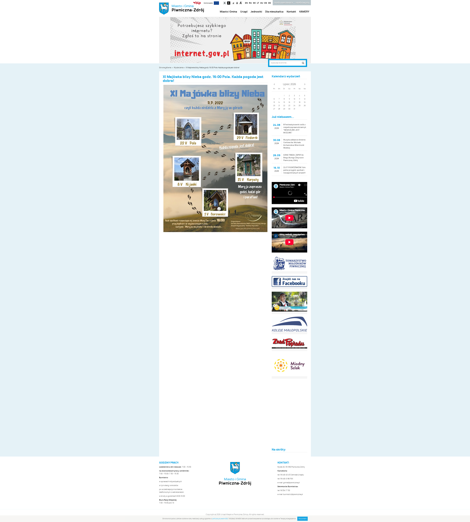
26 (305, 105)
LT (258, 3)
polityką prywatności (220, 519)
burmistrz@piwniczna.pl (293, 494)
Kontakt (291, 12)
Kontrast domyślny (224, 3)
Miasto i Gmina (188, 8)
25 (299, 105)
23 (289, 105)
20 (274, 105)
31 (294, 109)
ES (265, 3)
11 (299, 99)
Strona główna (165, 68)
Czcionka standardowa (237, 2)
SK (254, 3)
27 (274, 109)
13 (274, 102)
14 (279, 102)
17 (294, 102)
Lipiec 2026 (289, 84)
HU (261, 3)
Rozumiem (302, 519)
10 (294, 99)
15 (284, 102)
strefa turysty (302, 3)
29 (284, 109)
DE (269, 3)
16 (289, 102)
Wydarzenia (178, 68)
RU (250, 3)
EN (246, 3)
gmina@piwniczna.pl (291, 483)
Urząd (243, 12)
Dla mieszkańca (274, 12)
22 (284, 105)
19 (304, 102)
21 (279, 105)
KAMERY (304, 12)
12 (304, 99)
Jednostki (256, 12)
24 (294, 105)
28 (279, 109)
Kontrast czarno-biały (228, 3)
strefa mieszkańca (283, 3)
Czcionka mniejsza (233, 2)
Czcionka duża (241, 2)
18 (299, 102)
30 (289, 109)
